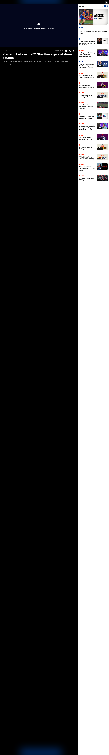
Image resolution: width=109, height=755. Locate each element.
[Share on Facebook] (66, 50)
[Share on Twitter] (70, 50)
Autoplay (100, 6)
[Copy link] (73, 50)
